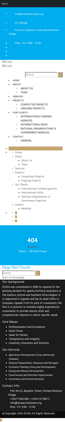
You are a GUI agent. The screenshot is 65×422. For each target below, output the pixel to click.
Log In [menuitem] (4, 3)
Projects (18, 100)
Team (24, 92)
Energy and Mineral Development (26, 370)
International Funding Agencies (39, 188)
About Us (27, 88)
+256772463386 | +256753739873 (29, 399)
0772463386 (21, 22)
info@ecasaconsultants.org (29, 13)
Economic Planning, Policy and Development (32, 366)
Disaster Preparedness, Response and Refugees (33, 362)
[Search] (60, 74)
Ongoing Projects (33, 108)
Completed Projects (34, 104)
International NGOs (34, 124)
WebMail (26, 140)
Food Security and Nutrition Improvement (31, 374)
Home (16, 80)
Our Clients (20, 112)
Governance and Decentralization (26, 378)
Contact (18, 136)
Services (18, 96)
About (17, 84)
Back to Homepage (13, 277)
